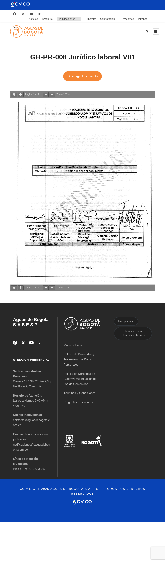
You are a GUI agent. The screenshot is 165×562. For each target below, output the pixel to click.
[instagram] (39, 14)
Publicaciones (67, 18)
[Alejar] (46, 94)
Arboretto (91, 18)
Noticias (33, 18)
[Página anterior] (14, 94)
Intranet (142, 18)
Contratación (107, 18)
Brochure (47, 18)
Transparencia (126, 321)
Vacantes (128, 18)
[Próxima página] (21, 94)
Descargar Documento (83, 76)
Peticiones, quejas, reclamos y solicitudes (133, 333)
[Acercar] (52, 94)
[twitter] (23, 14)
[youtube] (31, 14)
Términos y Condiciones (80, 393)
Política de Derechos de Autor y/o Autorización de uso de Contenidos (80, 379)
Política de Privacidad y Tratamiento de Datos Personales (79, 359)
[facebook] (14, 14)
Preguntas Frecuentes (78, 402)
